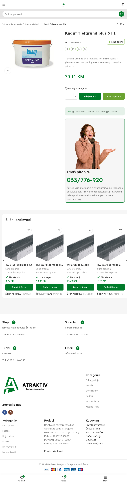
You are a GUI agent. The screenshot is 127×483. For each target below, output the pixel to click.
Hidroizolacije (92, 401)
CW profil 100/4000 (78, 264)
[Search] (121, 14)
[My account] (123, 5)
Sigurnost (91, 439)
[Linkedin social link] (73, 49)
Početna (5, 24)
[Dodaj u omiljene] (28, 230)
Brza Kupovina (114, 96)
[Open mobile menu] (4, 5)
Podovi (89, 395)
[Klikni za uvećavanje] (8, 71)
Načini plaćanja (93, 436)
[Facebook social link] (67, 49)
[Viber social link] (85, 49)
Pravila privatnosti (53, 451)
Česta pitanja (93, 428)
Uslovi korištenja (94, 443)
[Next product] (123, 24)
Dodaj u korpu (90, 96)
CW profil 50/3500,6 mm (108, 266)
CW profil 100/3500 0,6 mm (49, 266)
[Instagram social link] (10, 412)
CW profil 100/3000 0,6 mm (18, 266)
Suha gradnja (16, 24)
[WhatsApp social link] (79, 49)
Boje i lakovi (92, 390)
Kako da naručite (94, 432)
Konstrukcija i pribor (33, 24)
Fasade (89, 385)
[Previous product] (117, 24)
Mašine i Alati (92, 406)
